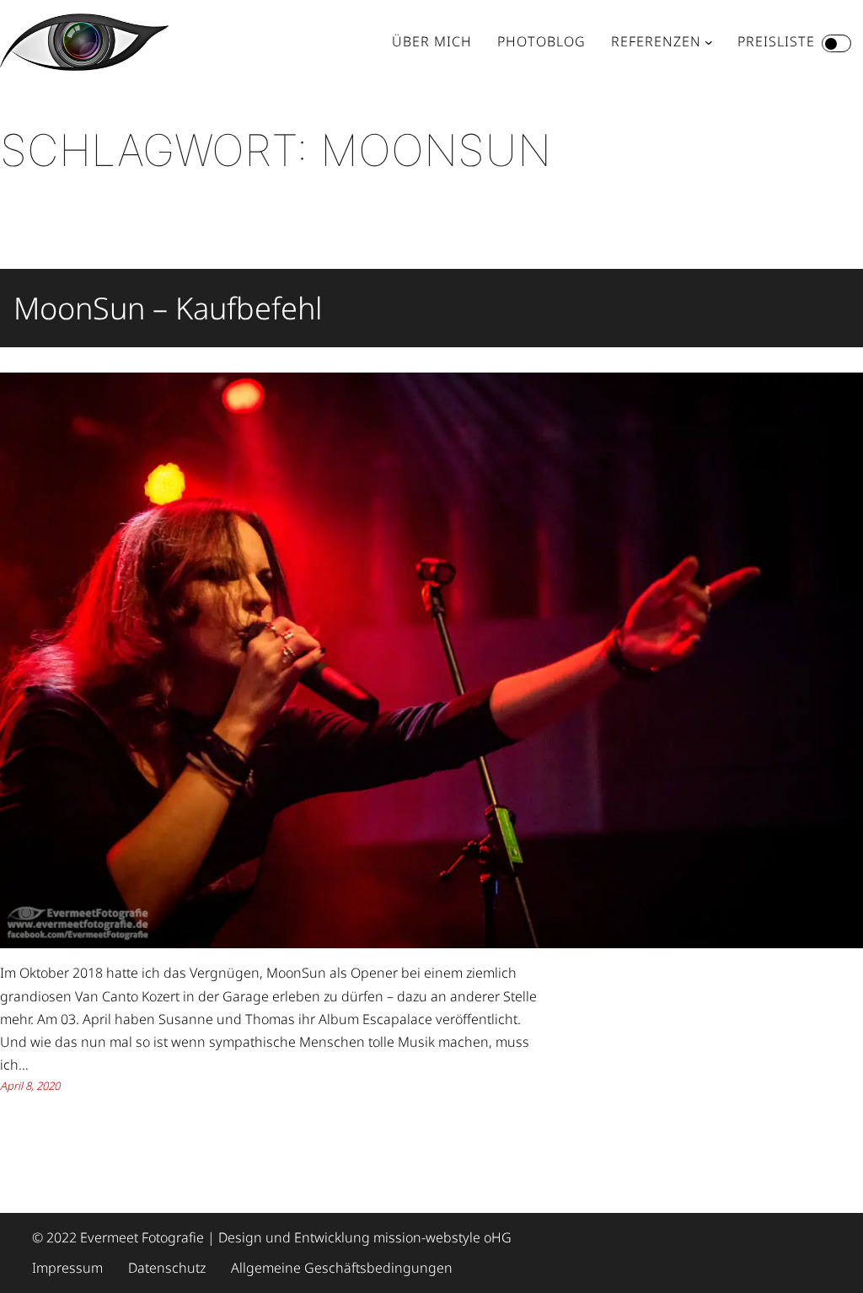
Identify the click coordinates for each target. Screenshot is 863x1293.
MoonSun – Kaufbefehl (167, 308)
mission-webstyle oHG (442, 1237)
